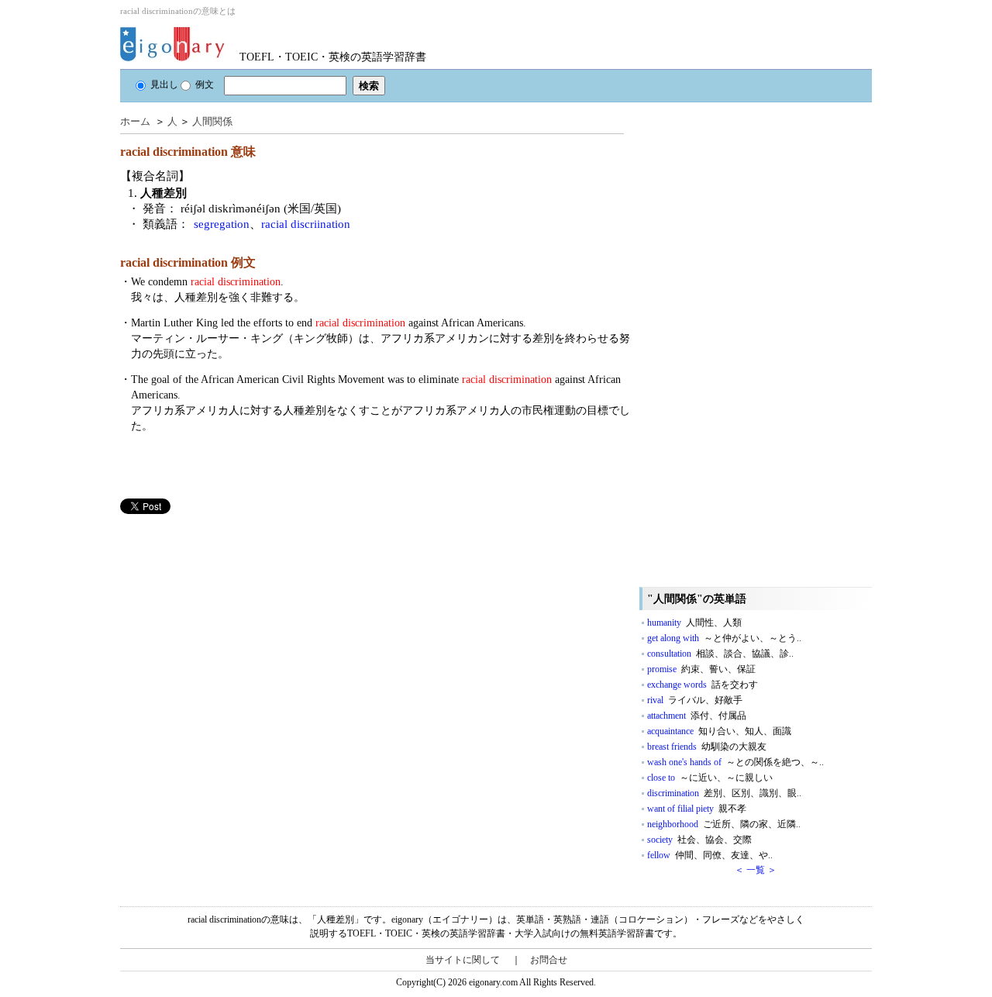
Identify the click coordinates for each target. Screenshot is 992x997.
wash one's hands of (735, 762)
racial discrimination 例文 (188, 262)
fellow (710, 855)
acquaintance (719, 731)
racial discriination (305, 224)
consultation (720, 653)
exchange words (702, 684)
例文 (204, 84)
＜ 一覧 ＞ (756, 869)
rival (694, 700)
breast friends (706, 746)
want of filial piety (696, 808)
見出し (164, 84)
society (699, 839)
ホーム (135, 121)
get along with (724, 638)
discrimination (724, 793)
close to (710, 777)
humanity (694, 622)
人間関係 (212, 121)
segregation (222, 224)
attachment (696, 715)
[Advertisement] (236, 622)
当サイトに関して (462, 959)
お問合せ (548, 959)
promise (701, 669)
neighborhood (724, 824)
